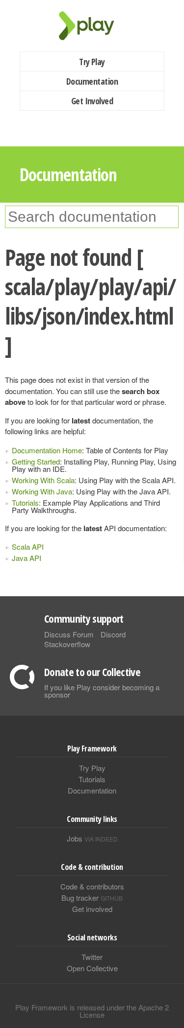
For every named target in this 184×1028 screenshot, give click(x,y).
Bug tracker (92, 897)
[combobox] (92, 217)
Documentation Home (47, 450)
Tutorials (25, 502)
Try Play (92, 62)
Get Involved (92, 101)
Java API (26, 558)
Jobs (92, 838)
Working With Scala (43, 480)
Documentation (92, 81)
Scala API (28, 546)
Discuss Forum (69, 634)
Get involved (92, 909)
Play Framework (92, 26)
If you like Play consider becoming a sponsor (101, 691)
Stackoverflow (67, 644)
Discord (113, 634)
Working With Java (42, 491)
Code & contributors (92, 886)
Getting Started (36, 461)
